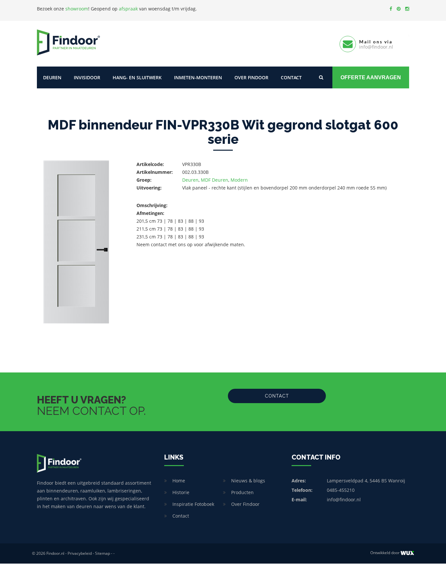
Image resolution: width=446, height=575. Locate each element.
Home (178, 480)
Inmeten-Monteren (198, 77)
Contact (291, 77)
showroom (76, 9)
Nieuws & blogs (248, 480)
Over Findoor (251, 77)
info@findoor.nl (344, 499)
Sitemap (102, 553)
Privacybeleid (80, 553)
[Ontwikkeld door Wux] (407, 553)
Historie (180, 492)
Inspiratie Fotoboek (193, 504)
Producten (242, 492)
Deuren (52, 77)
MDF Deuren (214, 180)
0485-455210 (341, 490)
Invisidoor (87, 77)
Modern (239, 180)
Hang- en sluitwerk (137, 77)
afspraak (128, 9)
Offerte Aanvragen (371, 77)
